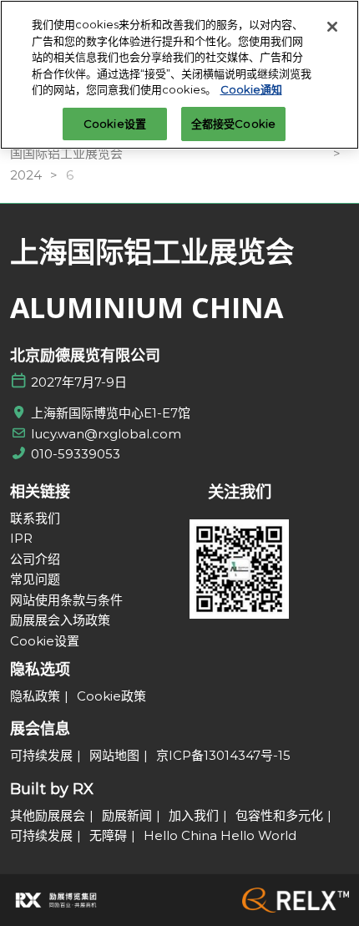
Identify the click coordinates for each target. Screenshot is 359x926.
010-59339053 (75, 454)
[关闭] (332, 26)
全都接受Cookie (233, 123)
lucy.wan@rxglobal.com (106, 434)
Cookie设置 (114, 123)
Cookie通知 (251, 89)
